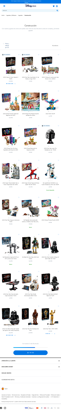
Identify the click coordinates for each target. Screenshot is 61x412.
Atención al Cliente (6, 395)
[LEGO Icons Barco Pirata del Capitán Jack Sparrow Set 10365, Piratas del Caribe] (11, 317)
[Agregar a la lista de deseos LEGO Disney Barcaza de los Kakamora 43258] (39, 126)
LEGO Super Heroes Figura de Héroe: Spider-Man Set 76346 (30, 183)
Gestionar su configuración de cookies (40, 397)
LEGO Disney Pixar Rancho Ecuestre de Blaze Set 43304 (30, 114)
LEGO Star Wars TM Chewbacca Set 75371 (30, 329)
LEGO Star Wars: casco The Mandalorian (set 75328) (50, 149)
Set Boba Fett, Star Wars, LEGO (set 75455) (30, 257)
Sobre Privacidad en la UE (7, 397)
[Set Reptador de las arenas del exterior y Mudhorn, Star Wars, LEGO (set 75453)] (30, 208)
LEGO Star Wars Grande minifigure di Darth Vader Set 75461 (50, 257)
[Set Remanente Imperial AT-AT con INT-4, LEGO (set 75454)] (11, 246)
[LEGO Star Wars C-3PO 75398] (50, 317)
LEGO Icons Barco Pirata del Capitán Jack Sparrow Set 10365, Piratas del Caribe (10, 329)
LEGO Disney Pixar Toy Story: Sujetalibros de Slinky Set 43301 (10, 149)
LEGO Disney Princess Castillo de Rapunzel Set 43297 (10, 114)
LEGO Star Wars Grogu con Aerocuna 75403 (10, 220)
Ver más (32, 352)
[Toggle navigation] (5, 6)
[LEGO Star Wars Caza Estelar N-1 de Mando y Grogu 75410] (30, 66)
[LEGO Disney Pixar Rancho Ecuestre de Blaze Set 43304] (30, 102)
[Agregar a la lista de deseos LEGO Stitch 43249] (58, 91)
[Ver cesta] (57, 6)
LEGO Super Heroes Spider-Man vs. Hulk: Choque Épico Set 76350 (11, 183)
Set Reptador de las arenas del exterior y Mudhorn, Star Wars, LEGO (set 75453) (30, 221)
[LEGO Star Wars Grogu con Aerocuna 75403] (11, 208)
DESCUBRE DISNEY (7, 367)
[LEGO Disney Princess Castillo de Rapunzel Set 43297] (11, 102)
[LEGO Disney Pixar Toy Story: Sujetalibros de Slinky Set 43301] (11, 137)
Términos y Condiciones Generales (22, 397)
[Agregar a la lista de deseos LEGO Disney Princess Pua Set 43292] (58, 197)
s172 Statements (55, 397)
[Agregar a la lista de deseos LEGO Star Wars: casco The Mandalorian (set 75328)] (58, 126)
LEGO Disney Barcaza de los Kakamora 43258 (30, 149)
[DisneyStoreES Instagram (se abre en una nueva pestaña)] (5, 408)
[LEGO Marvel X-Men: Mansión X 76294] (11, 66)
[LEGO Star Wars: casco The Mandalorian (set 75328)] (50, 137)
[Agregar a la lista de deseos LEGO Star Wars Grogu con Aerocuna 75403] (19, 197)
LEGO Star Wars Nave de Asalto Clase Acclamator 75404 (10, 294)
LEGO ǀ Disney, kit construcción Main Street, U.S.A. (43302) (50, 78)
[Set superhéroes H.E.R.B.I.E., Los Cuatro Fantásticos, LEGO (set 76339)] (50, 171)
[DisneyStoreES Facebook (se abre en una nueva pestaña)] (1, 408)
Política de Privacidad (44, 395)
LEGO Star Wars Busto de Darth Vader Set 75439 (50, 294)
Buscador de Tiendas (25, 395)
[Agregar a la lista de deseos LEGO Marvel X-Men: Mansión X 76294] (19, 55)
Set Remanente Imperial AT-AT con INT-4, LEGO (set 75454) (11, 257)
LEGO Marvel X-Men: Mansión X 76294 (10, 78)
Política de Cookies (55, 395)
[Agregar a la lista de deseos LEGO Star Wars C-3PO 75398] (58, 306)
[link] (11, 84)
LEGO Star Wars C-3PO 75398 (50, 329)
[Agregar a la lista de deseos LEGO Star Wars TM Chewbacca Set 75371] (39, 306)
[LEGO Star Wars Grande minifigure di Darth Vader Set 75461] (50, 246)
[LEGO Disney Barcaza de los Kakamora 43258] (30, 137)
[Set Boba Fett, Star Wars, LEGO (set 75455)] (30, 246)
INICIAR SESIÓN (6, 373)
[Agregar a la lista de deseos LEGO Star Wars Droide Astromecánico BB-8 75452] (39, 272)
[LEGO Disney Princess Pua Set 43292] (50, 208)
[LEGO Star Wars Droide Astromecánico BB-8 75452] (30, 283)
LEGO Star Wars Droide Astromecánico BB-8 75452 (30, 294)
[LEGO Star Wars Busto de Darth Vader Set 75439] (50, 283)
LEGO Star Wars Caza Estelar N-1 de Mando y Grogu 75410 (30, 78)
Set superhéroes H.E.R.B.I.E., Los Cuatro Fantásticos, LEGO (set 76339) (50, 183)
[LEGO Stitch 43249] (50, 102)
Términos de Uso (16, 395)
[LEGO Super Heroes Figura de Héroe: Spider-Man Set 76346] (30, 171)
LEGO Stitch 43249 (50, 113)
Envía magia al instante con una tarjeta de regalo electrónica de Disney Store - (26, 1)
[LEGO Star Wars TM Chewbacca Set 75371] (30, 317)
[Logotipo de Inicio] (30, 6)
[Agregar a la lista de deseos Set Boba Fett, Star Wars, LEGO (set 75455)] (39, 235)
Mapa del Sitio (35, 395)
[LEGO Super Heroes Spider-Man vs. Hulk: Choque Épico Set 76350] (11, 171)
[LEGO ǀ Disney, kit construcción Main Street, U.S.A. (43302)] (50, 66)
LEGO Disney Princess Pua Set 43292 (50, 220)
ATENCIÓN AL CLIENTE (8, 361)
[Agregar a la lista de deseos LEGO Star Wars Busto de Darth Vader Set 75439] (58, 272)
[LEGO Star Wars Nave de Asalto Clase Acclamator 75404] (11, 283)
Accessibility (4, 398)
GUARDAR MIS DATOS (8, 379)
